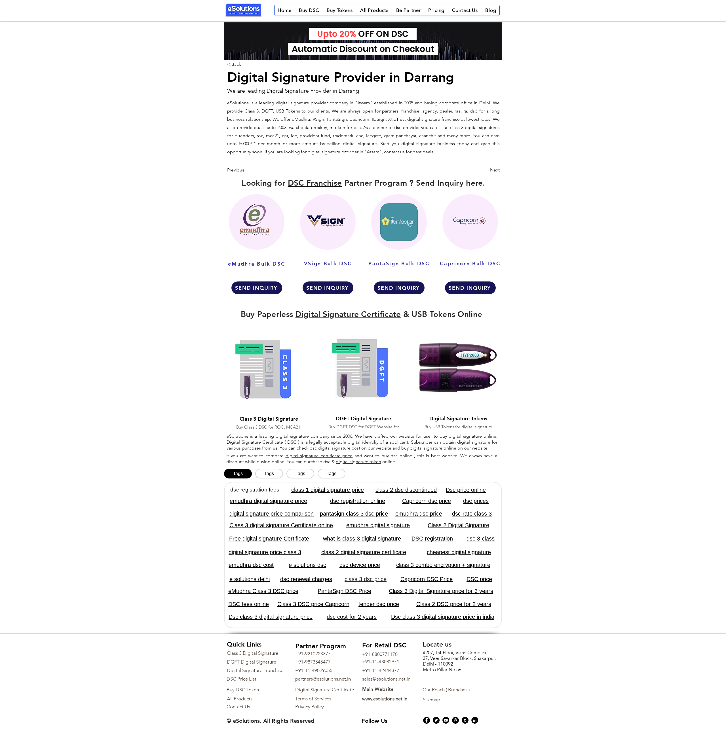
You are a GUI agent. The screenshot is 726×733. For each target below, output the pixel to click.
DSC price (479, 579)
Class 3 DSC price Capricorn (313, 604)
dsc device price (359, 565)
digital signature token (358, 461)
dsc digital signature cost (335, 448)
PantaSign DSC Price (344, 591)
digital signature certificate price (319, 455)
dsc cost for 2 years (352, 617)
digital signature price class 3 (265, 552)
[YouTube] (445, 720)
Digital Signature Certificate (348, 314)
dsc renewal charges (306, 579)
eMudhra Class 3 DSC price (263, 591)
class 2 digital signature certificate (363, 552)
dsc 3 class (481, 538)
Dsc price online (466, 490)
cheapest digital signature (459, 552)
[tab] (238, 473)
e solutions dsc (307, 565)
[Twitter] (436, 720)
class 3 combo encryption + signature (443, 565)
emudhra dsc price (418, 513)
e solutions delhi (249, 579)
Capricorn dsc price (426, 501)
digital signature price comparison (271, 513)
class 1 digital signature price (327, 490)
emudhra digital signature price (268, 501)
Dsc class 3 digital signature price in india (442, 617)
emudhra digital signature (378, 525)
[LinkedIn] (474, 720)
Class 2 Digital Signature (458, 525)
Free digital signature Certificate (269, 538)
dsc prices (476, 501)
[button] (309, 10)
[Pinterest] (455, 720)
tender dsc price (378, 604)
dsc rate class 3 (472, 513)
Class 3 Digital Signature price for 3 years (441, 591)
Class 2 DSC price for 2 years (453, 604)
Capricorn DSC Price (426, 579)
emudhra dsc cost (251, 565)
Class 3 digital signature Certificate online (281, 525)
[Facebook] (426, 720)
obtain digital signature (466, 442)
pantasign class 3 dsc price (354, 513)
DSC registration (432, 538)
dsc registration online (357, 501)
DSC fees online (248, 604)
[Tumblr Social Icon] (465, 720)
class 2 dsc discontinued (406, 490)
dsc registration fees (254, 490)
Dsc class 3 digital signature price (271, 617)
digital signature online (472, 436)
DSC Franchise (315, 183)
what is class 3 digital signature (362, 538)
